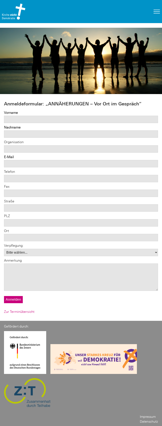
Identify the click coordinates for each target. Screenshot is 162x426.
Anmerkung (13, 260)
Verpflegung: (13, 246)
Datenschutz (149, 421)
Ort (6, 231)
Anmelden (13, 299)
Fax (6, 187)
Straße (9, 201)
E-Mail (9, 157)
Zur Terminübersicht (19, 312)
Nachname (12, 127)
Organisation (14, 142)
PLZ (7, 216)
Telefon (9, 172)
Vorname (11, 113)
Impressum (148, 417)
